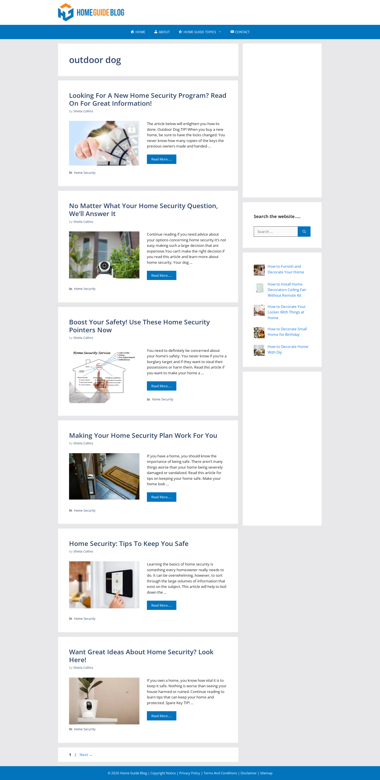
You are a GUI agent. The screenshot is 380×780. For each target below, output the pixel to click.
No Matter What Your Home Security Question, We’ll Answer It (143, 209)
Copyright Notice (163, 773)
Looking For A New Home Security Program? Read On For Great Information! (148, 99)
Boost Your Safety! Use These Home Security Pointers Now (139, 325)
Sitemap (266, 773)
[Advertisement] (242, 12)
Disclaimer (249, 773)
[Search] (304, 231)
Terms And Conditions (220, 773)
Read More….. (161, 159)
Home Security (84, 173)
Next (86, 754)
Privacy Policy (189, 773)
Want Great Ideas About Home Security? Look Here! (141, 655)
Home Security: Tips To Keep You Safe (128, 543)
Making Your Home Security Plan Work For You (143, 435)
